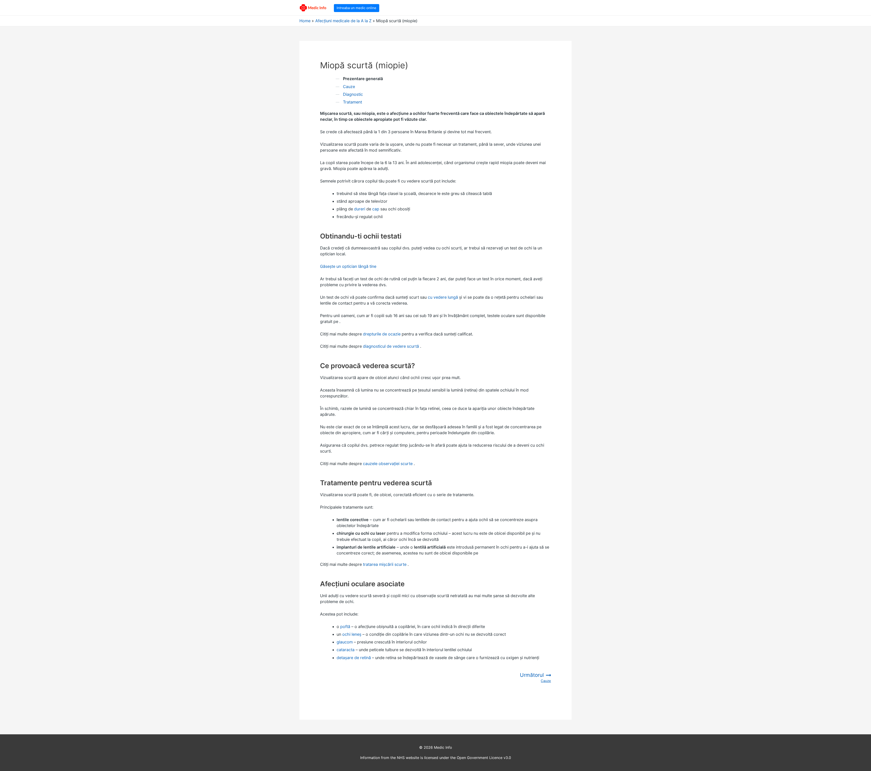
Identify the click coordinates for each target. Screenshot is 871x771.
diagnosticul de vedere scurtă (391, 346)
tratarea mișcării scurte (384, 564)
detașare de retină (354, 657)
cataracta (346, 649)
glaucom (345, 642)
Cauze (349, 86)
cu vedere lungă (443, 297)
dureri (359, 209)
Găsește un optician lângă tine (348, 266)
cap (375, 209)
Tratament (352, 102)
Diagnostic (353, 94)
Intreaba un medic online (356, 8)
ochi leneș (351, 634)
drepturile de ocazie (382, 334)
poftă (345, 626)
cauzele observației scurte (388, 463)
